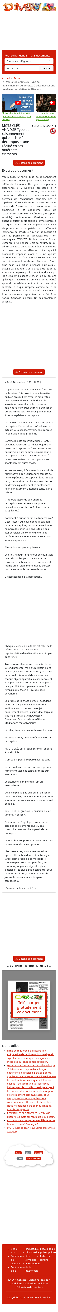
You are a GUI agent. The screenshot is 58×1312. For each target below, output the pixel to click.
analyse (38, 1153)
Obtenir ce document (30, 162)
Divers (17, 78)
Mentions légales (38, 1279)
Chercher (46, 68)
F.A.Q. (11, 1279)
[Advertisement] (29, 31)
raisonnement (33, 1158)
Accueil (6, 78)
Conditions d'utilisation (23, 1283)
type (20, 1158)
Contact (21, 1279)
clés (28, 1153)
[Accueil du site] (29, 5)
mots (18, 1153)
